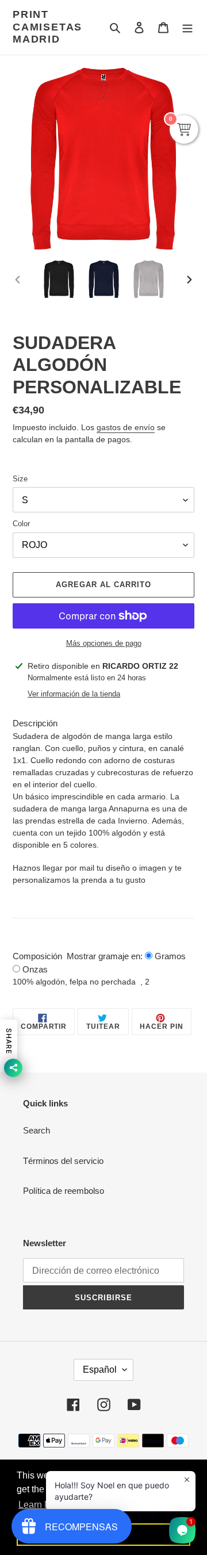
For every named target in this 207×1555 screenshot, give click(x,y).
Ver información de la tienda (74, 694)
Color (21, 523)
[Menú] (187, 27)
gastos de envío (126, 427)
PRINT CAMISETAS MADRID (47, 27)
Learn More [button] (41, 1505)
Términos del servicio (63, 1161)
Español (100, 1369)
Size (20, 478)
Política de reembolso (63, 1191)
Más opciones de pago (103, 643)
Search (36, 1130)
